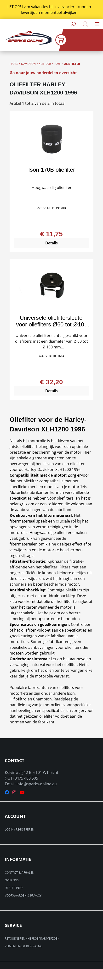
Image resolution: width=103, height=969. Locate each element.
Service (13, 925)
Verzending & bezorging (23, 946)
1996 (57, 64)
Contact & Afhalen (19, 872)
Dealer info (14, 888)
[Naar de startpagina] (26, 38)
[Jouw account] (85, 24)
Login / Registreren (19, 829)
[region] (51, 9)
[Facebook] (7, 792)
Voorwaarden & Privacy (23, 895)
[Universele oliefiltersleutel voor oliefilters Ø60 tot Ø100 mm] (51, 287)
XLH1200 (45, 64)
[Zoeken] (73, 24)
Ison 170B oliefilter (51, 169)
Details (51, 243)
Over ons (12, 880)
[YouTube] (22, 792)
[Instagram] (14, 792)
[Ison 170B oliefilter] (51, 139)
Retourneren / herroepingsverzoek (32, 938)
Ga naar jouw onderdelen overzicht (43, 72)
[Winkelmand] (79, 40)
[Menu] (97, 24)
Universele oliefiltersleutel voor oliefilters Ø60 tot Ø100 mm (51, 321)
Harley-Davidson (23, 64)
